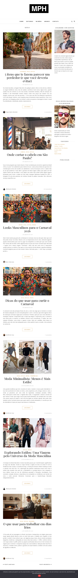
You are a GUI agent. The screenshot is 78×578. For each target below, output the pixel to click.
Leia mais (27, 106)
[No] (76, 574)
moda (34, 224)
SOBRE (21, 21)
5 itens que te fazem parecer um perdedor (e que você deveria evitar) (27, 77)
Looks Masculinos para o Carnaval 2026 (27, 229)
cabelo (23, 152)
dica (28, 71)
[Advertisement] (64, 86)
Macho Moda (57, 153)
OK (39, 575)
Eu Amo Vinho (57, 150)
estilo (33, 71)
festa (32, 297)
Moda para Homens (11, 189)
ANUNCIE (47, 21)
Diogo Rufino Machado (12, 112)
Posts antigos (9, 564)
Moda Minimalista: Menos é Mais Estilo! (27, 380)
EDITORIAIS (29, 21)
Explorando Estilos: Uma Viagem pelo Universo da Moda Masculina (27, 454)
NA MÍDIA (39, 21)
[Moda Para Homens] (39, 8)
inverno (31, 521)
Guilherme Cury (10, 335)
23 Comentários (48, 189)
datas (21, 224)
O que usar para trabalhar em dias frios (27, 525)
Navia (55, 152)
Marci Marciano (10, 262)
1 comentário (48, 262)
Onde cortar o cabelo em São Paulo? (27, 156)
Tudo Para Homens (59, 144)
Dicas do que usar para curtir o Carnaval (27, 302)
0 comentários (48, 112)
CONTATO (55, 21)
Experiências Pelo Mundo (61, 148)
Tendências (34, 376)
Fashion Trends (58, 146)
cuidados (23, 71)
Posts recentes (45, 564)
